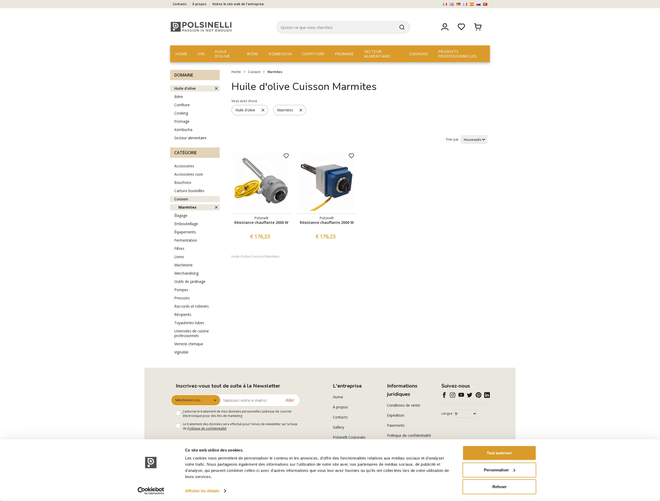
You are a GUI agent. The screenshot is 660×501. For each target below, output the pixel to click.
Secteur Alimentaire (377, 54)
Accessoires (184, 165)
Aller (290, 400)
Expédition (395, 415)
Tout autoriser (499, 453)
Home (181, 53)
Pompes (181, 289)
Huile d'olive (222, 54)
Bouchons (182, 182)
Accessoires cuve (188, 174)
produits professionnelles (457, 54)
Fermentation (185, 240)
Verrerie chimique (188, 343)
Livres (179, 256)
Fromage (344, 53)
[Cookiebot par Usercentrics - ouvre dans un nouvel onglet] (151, 491)
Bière (253, 53)
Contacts (180, 4)
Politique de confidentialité (207, 428)
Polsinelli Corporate (349, 437)
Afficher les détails (202, 491)
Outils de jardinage (189, 281)
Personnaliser (496, 469)
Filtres (179, 248)
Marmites (275, 72)
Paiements (396, 425)
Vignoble (181, 352)
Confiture (313, 53)
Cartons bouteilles (189, 190)
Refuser (499, 486)
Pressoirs (182, 297)
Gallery (338, 427)
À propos (199, 4)
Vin (201, 53)
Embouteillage (186, 223)
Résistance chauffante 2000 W (261, 222)
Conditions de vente (403, 405)
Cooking (418, 53)
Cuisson (254, 72)
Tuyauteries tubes (189, 322)
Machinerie (183, 264)
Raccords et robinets (191, 306)
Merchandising (186, 273)
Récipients (182, 314)
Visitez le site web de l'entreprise (238, 4)
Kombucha (280, 53)
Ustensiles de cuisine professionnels (191, 333)
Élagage (180, 215)
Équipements (185, 231)
